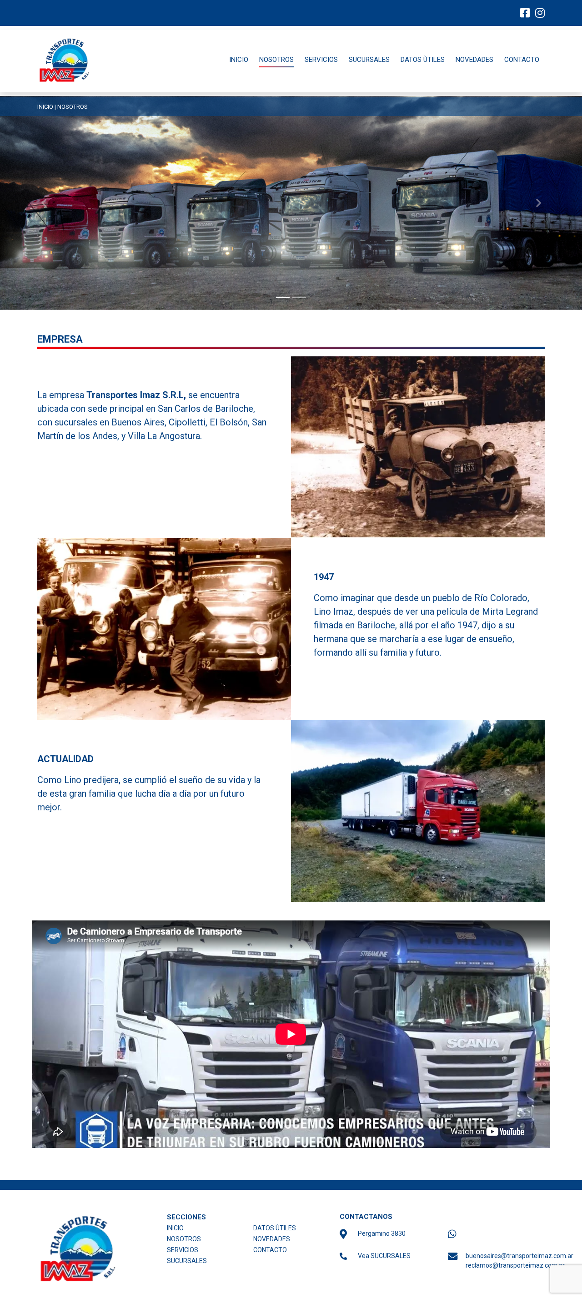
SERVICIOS (321, 60)
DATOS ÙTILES (423, 60)
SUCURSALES (369, 60)
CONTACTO (521, 60)
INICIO (238, 60)
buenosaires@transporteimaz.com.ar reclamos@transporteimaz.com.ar (508, 1260)
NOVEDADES (474, 60)
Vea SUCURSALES (384, 1255)
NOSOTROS (276, 60)
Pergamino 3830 (382, 1233)
